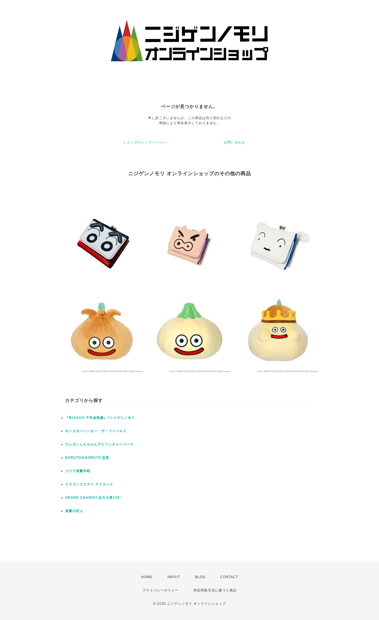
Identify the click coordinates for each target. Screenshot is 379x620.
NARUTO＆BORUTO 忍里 (87, 458)
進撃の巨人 (74, 511)
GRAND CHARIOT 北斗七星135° (93, 498)
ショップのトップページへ (144, 142)
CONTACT (229, 577)
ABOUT (173, 577)
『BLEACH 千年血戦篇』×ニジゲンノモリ (100, 418)
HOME (146, 577)
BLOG (200, 577)
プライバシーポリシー (160, 590)
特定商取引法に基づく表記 (215, 590)
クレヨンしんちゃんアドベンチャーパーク (99, 444)
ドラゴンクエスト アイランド (89, 484)
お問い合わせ (234, 142)
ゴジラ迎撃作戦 (77, 471)
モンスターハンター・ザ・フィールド (96, 431)
